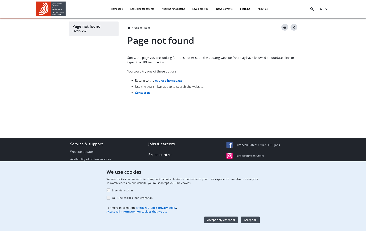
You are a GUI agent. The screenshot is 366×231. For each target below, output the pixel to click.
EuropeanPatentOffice (249, 156)
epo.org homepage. (169, 80)
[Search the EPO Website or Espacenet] (312, 9)
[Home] (51, 9)
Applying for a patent (173, 8)
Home (129, 27)
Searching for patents (142, 8)
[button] (66, 9)
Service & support (86, 144)
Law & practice (200, 8)
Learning (245, 8)
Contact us (142, 93)
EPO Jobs (274, 145)
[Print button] (284, 27)
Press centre (160, 154)
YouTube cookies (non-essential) (132, 198)
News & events (224, 8)
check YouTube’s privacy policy (156, 207)
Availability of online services (90, 159)
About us (263, 8)
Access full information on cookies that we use (137, 211)
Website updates (82, 152)
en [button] (320, 9)
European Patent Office (250, 145)
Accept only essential (221, 220)
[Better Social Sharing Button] (294, 27)
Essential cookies (122, 190)
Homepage (117, 8)
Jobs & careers (161, 144)
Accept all (250, 220)
